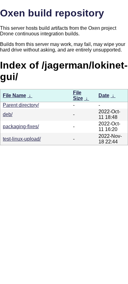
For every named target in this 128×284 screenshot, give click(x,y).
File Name (14, 95)
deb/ (7, 114)
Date (103, 95)
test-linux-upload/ (22, 139)
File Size (78, 95)
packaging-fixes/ (21, 126)
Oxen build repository (52, 13)
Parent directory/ (21, 105)
